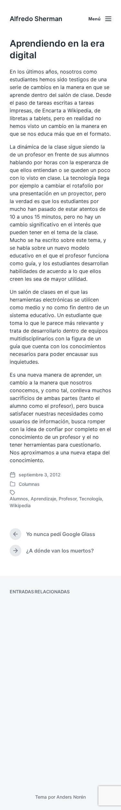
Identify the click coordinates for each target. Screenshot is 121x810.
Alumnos (19, 498)
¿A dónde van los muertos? (58, 658)
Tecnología (90, 498)
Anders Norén (71, 797)
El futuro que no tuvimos (54, 758)
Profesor (67, 498)
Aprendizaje (43, 498)
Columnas (29, 484)
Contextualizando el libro (54, 612)
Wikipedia (20, 505)
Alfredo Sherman (36, 19)
